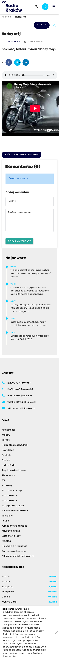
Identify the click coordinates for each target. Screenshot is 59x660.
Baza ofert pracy (11, 536)
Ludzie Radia (9, 465)
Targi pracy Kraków (13, 506)
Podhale (6, 455)
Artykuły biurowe (11, 531)
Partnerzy (7, 485)
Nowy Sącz (8, 450)
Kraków (6, 435)
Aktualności (8, 430)
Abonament (8, 475)
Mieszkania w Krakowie (14, 546)
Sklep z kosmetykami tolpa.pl (18, 556)
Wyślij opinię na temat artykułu (22, 154)
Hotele (5, 521)
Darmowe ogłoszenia (14, 551)
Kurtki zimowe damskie (14, 526)
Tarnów (6, 440)
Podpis (12, 201)
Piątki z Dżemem (13, 41)
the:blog (6, 541)
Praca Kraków (9, 496)
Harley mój (21, 17)
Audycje (6, 17)
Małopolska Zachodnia (15, 445)
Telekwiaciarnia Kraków (15, 511)
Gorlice (6, 460)
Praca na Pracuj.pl (12, 490)
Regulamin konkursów (14, 470)
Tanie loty (7, 516)
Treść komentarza (19, 212)
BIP (4, 480)
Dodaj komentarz (19, 241)
